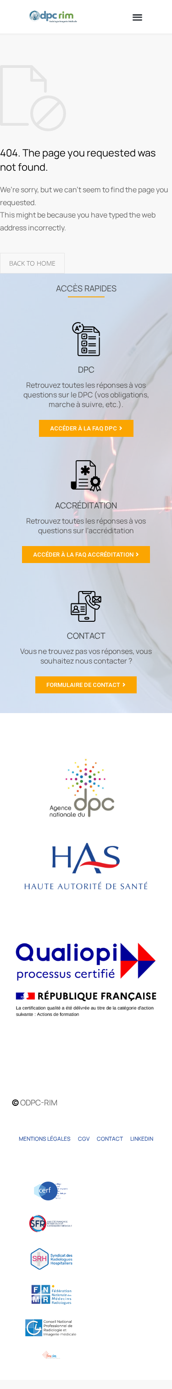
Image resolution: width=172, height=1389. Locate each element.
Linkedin (141, 1139)
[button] (138, 17)
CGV (83, 1139)
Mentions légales (45, 1139)
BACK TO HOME (32, 263)
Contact (110, 1139)
